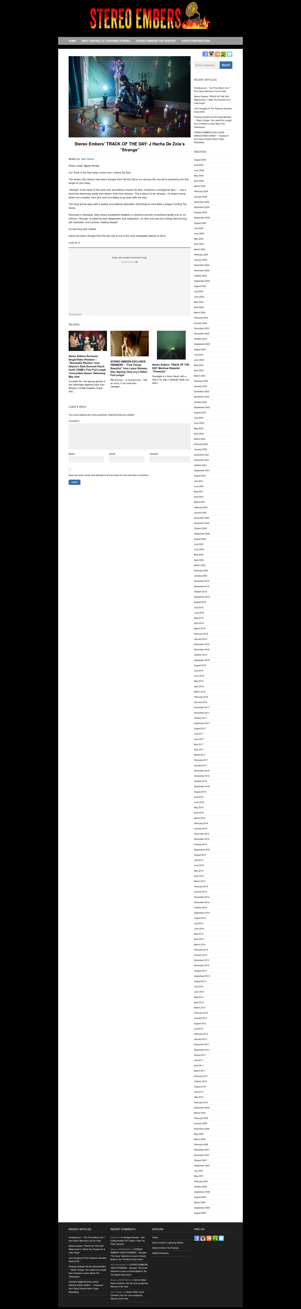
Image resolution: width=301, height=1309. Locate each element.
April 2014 (199, 938)
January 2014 (200, 954)
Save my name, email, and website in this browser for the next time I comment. (109, 475)
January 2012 (200, 1039)
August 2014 (200, 917)
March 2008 (199, 1139)
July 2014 (198, 923)
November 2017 (201, 712)
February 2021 (201, 507)
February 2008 (201, 1144)
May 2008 (198, 1133)
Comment (74, 420)
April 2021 (199, 496)
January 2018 (200, 702)
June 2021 (199, 486)
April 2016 (199, 812)
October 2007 (200, 1160)
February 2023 (201, 380)
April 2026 (199, 180)
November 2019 (201, 586)
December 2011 (201, 1044)
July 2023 (198, 354)
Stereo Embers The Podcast (156, 41)
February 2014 (201, 949)
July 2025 (198, 228)
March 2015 (199, 881)
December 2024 (201, 264)
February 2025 (201, 254)
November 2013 (201, 965)
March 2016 (199, 817)
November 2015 (201, 838)
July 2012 (198, 1028)
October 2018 (200, 654)
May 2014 (198, 933)
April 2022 (199, 433)
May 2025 (198, 238)
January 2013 (200, 1017)
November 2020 (201, 522)
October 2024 (200, 275)
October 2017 (200, 717)
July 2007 (198, 1170)
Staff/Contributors (196, 41)
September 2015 (202, 849)
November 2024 (201, 270)
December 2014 (201, 896)
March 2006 (199, 1202)
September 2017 (202, 723)
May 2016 (198, 807)
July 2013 (198, 986)
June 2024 (199, 296)
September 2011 (202, 1049)
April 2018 (199, 686)
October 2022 (200, 401)
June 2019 (199, 612)
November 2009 (201, 1107)
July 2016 (198, 796)
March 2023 (199, 375)
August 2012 (200, 1023)
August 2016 (200, 791)
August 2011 (200, 1054)
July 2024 (198, 291)
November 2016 (201, 775)
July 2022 (198, 417)
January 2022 (200, 449)
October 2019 (200, 591)
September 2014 (202, 912)
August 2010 (200, 1086)
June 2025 (199, 233)
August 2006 (200, 1196)
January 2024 (200, 322)
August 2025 (200, 222)
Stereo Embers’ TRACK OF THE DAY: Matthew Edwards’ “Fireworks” (170, 368)
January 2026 (200, 196)
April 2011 (199, 1065)
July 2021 (198, 480)
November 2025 (201, 207)
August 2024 (200, 286)
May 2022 (198, 428)
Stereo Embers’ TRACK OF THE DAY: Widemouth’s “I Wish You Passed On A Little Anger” (212, 99)
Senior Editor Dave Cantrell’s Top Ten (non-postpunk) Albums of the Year (129, 1283)
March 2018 (199, 691)
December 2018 (201, 644)
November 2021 (201, 459)
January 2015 (200, 891)
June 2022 (199, 422)
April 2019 (199, 623)
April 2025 (199, 243)
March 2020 (199, 565)
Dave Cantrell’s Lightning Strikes (106, 41)
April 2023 (199, 370)
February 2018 (201, 696)
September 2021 (202, 470)
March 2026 (199, 185)
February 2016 (201, 823)
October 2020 (200, 528)
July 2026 (198, 164)
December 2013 (201, 960)
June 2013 (199, 991)
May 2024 (198, 301)
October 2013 (200, 970)
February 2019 (201, 633)
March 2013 (199, 1007)
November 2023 (201, 333)
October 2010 (200, 1081)
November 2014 (201, 902)
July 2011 (198, 1060)
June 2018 (199, 675)
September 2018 (202, 660)
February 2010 (201, 1102)
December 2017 (201, 707)
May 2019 (198, 617)
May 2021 (198, 491)
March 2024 (199, 312)
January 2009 (200, 1123)
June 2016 (199, 802)
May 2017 (198, 744)
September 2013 (202, 975)
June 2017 (199, 738)
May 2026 (198, 175)
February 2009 (201, 1118)
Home (72, 41)
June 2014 (199, 928)
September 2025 (202, 217)
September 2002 (202, 1207)
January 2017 (200, 765)
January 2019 (200, 638)
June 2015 (199, 865)
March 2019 (199, 628)
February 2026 (201, 191)
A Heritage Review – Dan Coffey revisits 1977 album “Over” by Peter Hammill (127, 1240)
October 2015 (200, 844)
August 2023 (200, 349)
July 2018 (198, 670)
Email (112, 453)
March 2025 (199, 249)
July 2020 (198, 544)
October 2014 (200, 907)
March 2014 (199, 944)
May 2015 (198, 870)
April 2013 (199, 1002)
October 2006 (200, 1186)
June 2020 (199, 549)
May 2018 (198, 680)
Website (154, 453)
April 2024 (199, 307)
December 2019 (201, 580)
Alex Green (87, 159)
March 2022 (199, 438)
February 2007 (201, 1181)
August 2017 (200, 728)
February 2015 (201, 886)
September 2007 (202, 1165)
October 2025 (200, 212)
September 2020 (202, 533)
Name (72, 453)
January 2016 (200, 828)
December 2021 (201, 454)
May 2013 (198, 997)
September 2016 (202, 786)
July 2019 (198, 607)
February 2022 (201, 443)
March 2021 (199, 501)
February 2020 (201, 570)
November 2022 (201, 396)
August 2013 (200, 981)
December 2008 (201, 1128)
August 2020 (200, 538)
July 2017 (198, 733)
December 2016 (201, 770)
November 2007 (201, 1154)
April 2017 (199, 749)
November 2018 (201, 649)
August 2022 (200, 412)
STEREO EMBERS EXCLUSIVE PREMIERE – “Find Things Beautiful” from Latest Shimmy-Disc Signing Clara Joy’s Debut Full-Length (129, 368)
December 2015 (201, 833)
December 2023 (201, 328)
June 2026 (199, 170)
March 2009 (199, 1112)
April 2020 (199, 559)
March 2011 (199, 1070)
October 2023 (200, 338)
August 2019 (200, 601)
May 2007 (198, 1175)
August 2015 (200, 854)
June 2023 (199, 359)
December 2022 (201, 391)
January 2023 (200, 386)
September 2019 (202, 596)
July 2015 (198, 859)
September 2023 (202, 343)
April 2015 (199, 875)
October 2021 (200, 465)
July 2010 (198, 1091)
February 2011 (201, 1076)
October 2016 (200, 781)
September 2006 (202, 1191)
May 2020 (198, 554)
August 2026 (200, 159)
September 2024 (202, 280)
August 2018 (200, 665)
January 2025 (200, 259)
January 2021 (200, 512)
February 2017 (201, 759)
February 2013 (201, 1012)
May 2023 (198, 365)
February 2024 (201, 317)
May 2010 (198, 1096)
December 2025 (201, 201)
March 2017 (199, 754)
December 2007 (201, 1149)
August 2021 (200, 475)
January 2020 (200, 575)
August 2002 (200, 1212)
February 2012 (201, 1033)
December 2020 (201, 517)
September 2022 (202, 407)
